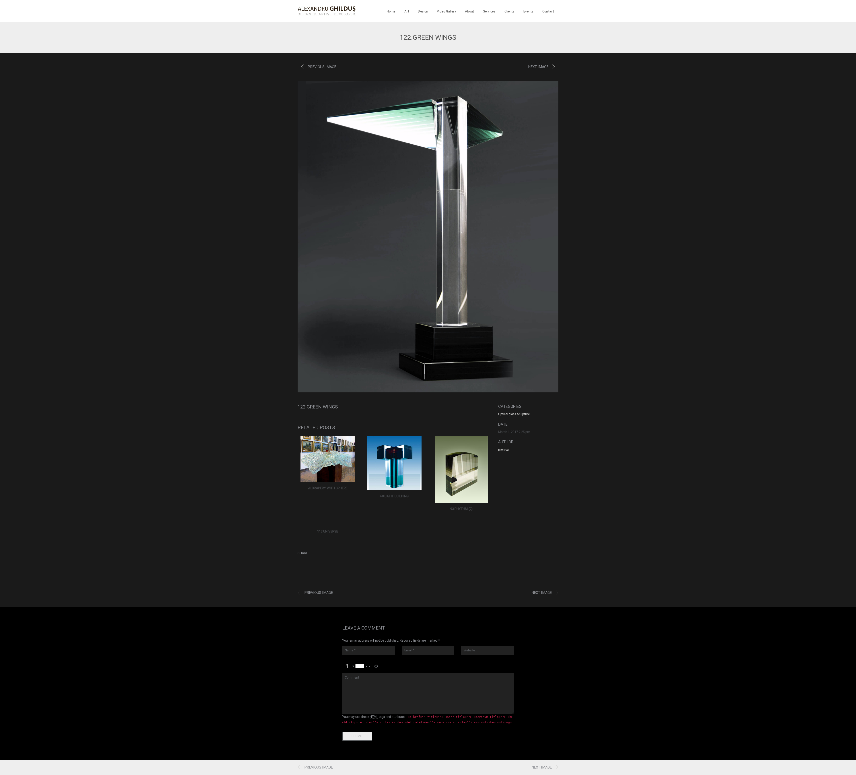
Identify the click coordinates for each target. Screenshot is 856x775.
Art (406, 11)
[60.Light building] (394, 463)
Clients (509, 11)
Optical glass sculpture (514, 414)
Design (423, 11)
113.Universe (327, 531)
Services (489, 11)
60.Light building (394, 496)
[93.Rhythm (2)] (461, 469)
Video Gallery (446, 11)
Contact (548, 11)
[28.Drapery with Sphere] (327, 459)
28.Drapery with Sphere (328, 488)
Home (391, 11)
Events (528, 11)
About (469, 11)
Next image (538, 67)
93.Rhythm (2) (461, 509)
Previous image (322, 67)
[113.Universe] (327, 523)
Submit (357, 736)
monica (503, 449)
